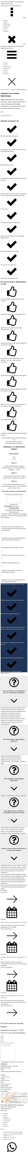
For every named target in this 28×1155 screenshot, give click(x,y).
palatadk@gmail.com (6, 1084)
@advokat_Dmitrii (5, 1080)
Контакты (6, 31)
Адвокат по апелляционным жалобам (13, 1132)
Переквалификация (20, 467)
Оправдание (12, 469)
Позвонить (3, 115)
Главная (6, 20)
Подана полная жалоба (19, 477)
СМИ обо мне (7, 24)
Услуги (5, 22)
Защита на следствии (9, 1137)
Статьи (5, 29)
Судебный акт (14, 504)
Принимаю (13, 1062)
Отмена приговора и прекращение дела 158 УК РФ (14, 922)
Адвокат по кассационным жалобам (13, 1134)
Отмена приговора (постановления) (14, 466)
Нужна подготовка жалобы (8, 486)
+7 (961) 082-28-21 (15, 5)
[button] (14, 508)
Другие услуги (7, 1139)
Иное (18, 469)
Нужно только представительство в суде (14, 484)
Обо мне (6, 1117)
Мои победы (7, 26)
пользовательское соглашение (16, 1062)
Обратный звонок (5, 5)
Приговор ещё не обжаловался (12, 476)
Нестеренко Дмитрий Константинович (12, 1)
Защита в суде (7, 1135)
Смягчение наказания (7, 467)
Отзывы (6, 27)
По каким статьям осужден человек (14, 494)
